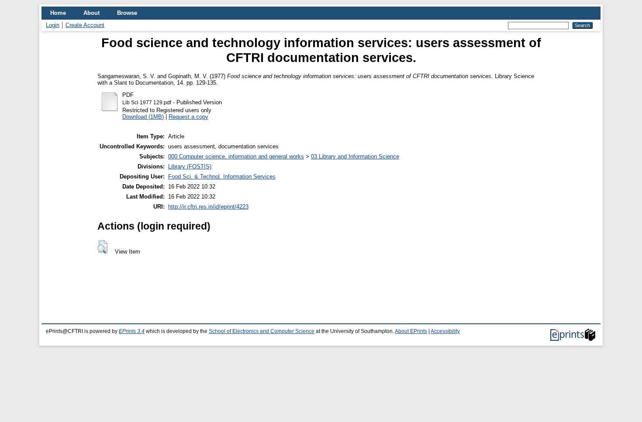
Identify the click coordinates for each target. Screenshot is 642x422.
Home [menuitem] (58, 13)
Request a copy (188, 116)
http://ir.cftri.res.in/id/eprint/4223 (208, 206)
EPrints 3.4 (132, 331)
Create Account (85, 25)
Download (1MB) (143, 116)
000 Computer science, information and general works (236, 156)
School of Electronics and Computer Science (261, 331)
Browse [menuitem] (127, 13)
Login (52, 25)
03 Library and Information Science (355, 156)
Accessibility (445, 331)
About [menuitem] (91, 13)
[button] (102, 247)
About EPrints (411, 331)
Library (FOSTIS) (189, 166)
